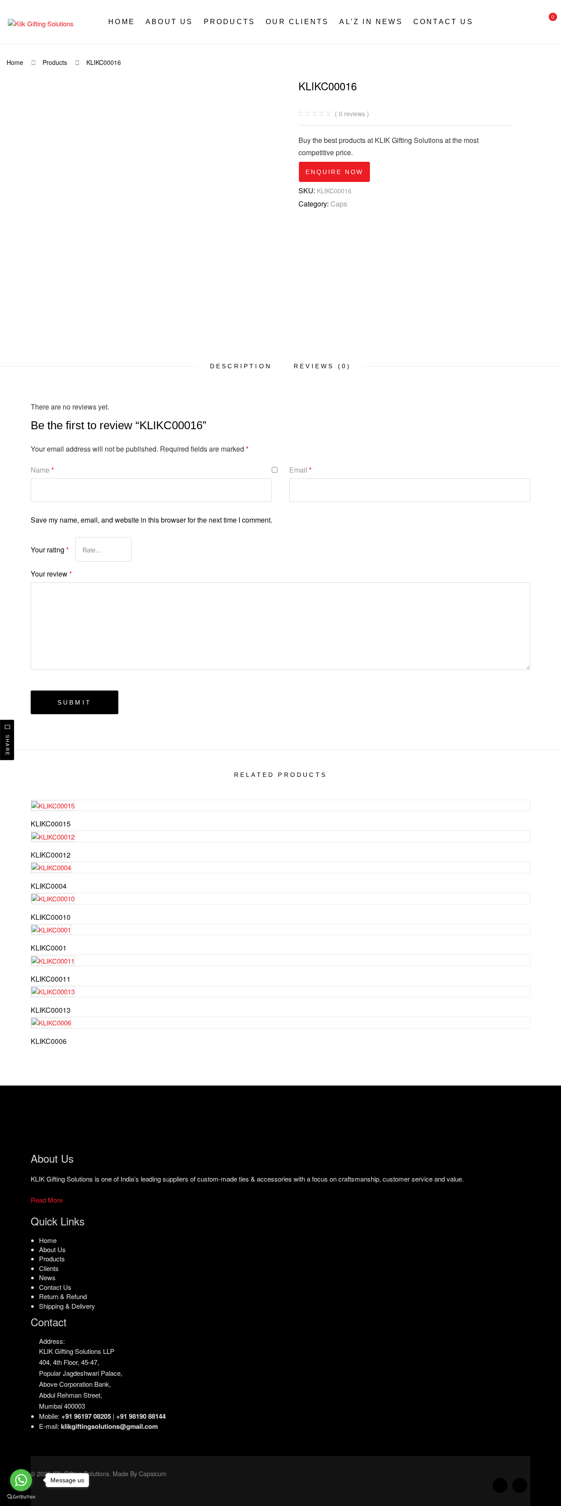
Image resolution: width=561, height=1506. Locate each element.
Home (121, 21)
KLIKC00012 (51, 855)
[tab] (241, 366)
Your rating (50, 550)
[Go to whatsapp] (21, 1480)
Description (241, 366)
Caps (338, 204)
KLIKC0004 (49, 886)
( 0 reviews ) (352, 113)
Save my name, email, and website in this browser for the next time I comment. (151, 520)
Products (230, 21)
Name (42, 470)
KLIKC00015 (51, 824)
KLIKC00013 (51, 1010)
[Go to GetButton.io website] (21, 1497)
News (47, 1277)
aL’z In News (370, 21)
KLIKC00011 (51, 979)
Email (300, 470)
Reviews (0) (322, 366)
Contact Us (443, 21)
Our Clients (297, 21)
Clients (49, 1268)
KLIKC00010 (51, 917)
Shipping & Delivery (67, 1305)
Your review (51, 574)
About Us (169, 21)
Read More (47, 1199)
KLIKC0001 (49, 948)
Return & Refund (63, 1296)
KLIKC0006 (49, 1041)
